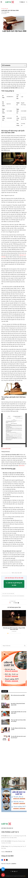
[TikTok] (7, 860)
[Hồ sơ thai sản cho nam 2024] (5, 697)
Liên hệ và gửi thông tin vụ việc (15, 584)
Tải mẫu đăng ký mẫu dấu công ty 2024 (18, 729)
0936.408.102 (8, 851)
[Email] (22, 2)
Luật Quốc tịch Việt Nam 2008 (8, 593)
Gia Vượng (7, 12)
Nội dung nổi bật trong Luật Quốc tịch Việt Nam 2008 (13, 595)
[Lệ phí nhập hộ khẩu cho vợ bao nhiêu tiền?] (5, 713)
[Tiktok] (24, 2)
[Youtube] (21, 2)
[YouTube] (4, 860)
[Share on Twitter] (15, 602)
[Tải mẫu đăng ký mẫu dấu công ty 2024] (5, 730)
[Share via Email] (18, 602)
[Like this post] (11, 602)
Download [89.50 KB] (5, 448)
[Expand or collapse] (25, 65)
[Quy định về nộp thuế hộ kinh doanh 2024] (5, 705)
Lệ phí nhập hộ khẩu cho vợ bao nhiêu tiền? (18, 712)
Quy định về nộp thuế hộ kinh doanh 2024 (18, 704)
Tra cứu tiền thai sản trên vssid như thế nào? (18, 737)
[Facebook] (2, 860)
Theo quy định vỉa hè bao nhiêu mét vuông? (18, 720)
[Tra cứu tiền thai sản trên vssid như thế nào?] (5, 738)
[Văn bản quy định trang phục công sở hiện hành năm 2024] (14, 618)
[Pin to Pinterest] (16, 602)
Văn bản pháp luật (4, 8)
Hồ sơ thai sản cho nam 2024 (18, 695)
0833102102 (21, 465)
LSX (24, 876)
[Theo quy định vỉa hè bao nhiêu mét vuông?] (5, 722)
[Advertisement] (14, 49)
